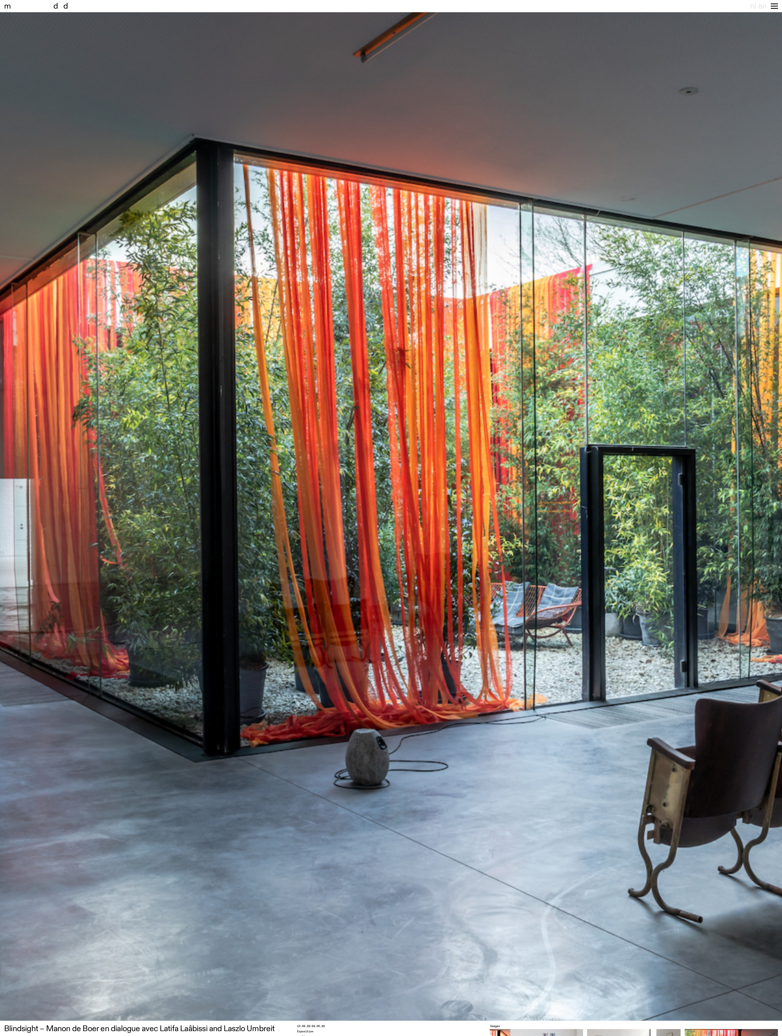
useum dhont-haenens (50, 6)
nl (753, 6)
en (762, 6)
